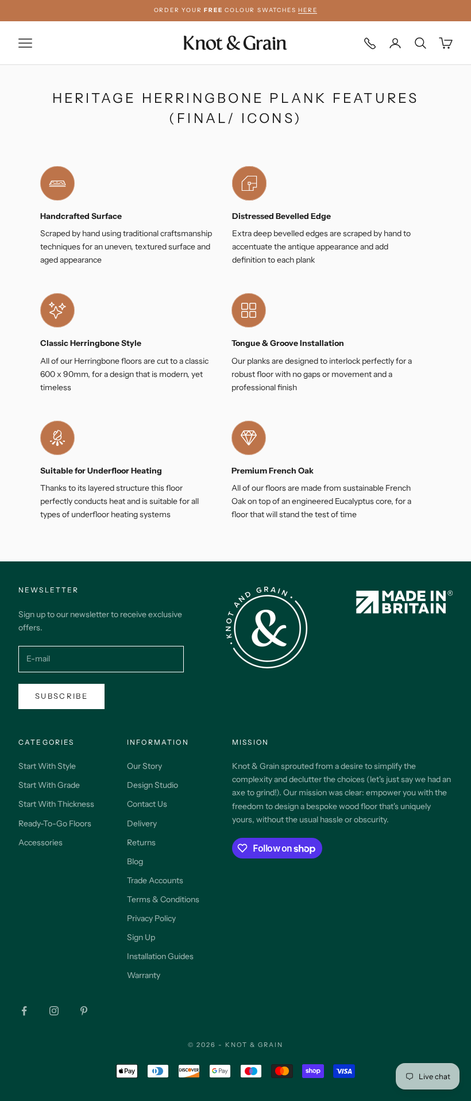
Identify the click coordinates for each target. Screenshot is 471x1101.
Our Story (144, 766)
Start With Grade (49, 785)
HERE (307, 10)
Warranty (143, 975)
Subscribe (61, 695)
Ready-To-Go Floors (54, 823)
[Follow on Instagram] (54, 1011)
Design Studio (152, 785)
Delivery (142, 823)
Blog (135, 861)
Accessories (40, 842)
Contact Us (147, 804)
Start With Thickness (56, 804)
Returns (141, 842)
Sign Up (141, 937)
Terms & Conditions (163, 899)
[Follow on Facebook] (24, 1011)
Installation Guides (160, 956)
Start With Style (47, 766)
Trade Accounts (155, 880)
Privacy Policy (151, 918)
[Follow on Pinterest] (84, 1011)
